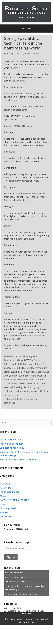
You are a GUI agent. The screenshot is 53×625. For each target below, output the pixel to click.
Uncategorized (30, 356)
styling (35, 387)
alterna (11, 360)
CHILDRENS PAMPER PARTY (29, 364)
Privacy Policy (26, 613)
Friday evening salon (14, 371)
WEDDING (5, 516)
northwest (29, 379)
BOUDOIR (5, 483)
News (10, 356)
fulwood (30, 371)
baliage (19, 360)
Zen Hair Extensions (10, 439)
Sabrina (27, 387)
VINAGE (4, 512)
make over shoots (9, 491)
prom (35, 383)
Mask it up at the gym (11, 443)
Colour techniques (37, 367)
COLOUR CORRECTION (15, 367)
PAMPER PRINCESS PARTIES (14, 500)
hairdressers (29, 375)
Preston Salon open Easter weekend (19, 459)
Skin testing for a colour (12, 447)
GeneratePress (26, 622)
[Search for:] (26, 422)
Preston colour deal (22, 383)
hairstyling (6, 487)
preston (18, 356)
